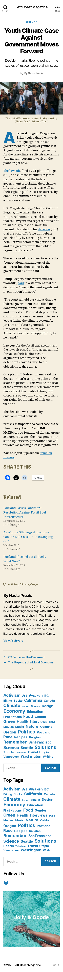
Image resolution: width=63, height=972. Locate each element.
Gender (40, 717)
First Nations (12, 717)
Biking (7, 700)
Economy (14, 711)
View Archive (13, 640)
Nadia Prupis (35, 73)
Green (9, 721)
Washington (31, 756)
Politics (26, 732)
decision (44, 229)
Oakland (46, 726)
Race (8, 737)
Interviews (38, 722)
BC (46, 696)
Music (19, 726)
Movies (8, 726)
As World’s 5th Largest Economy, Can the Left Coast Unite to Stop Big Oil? (28, 537)
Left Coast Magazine (31, 7)
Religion (35, 737)
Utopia (44, 752)
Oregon (34, 584)
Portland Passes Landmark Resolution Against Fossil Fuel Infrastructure (24, 512)
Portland (43, 732)
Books (18, 700)
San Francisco (40, 742)
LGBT (52, 722)
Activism (13, 584)
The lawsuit (11, 171)
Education (35, 711)
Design (47, 706)
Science (11, 747)
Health (22, 721)
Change (31, 22)
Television (20, 752)
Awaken (36, 695)
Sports (8, 752)
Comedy (25, 706)
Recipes (21, 737)
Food (28, 716)
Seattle (27, 748)
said (21, 283)
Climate (24, 584)
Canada (49, 700)
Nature (32, 726)
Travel (33, 752)
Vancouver (11, 756)
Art (24, 696)
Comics (35, 706)
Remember (15, 742)
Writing (48, 756)
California (33, 700)
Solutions (45, 747)
